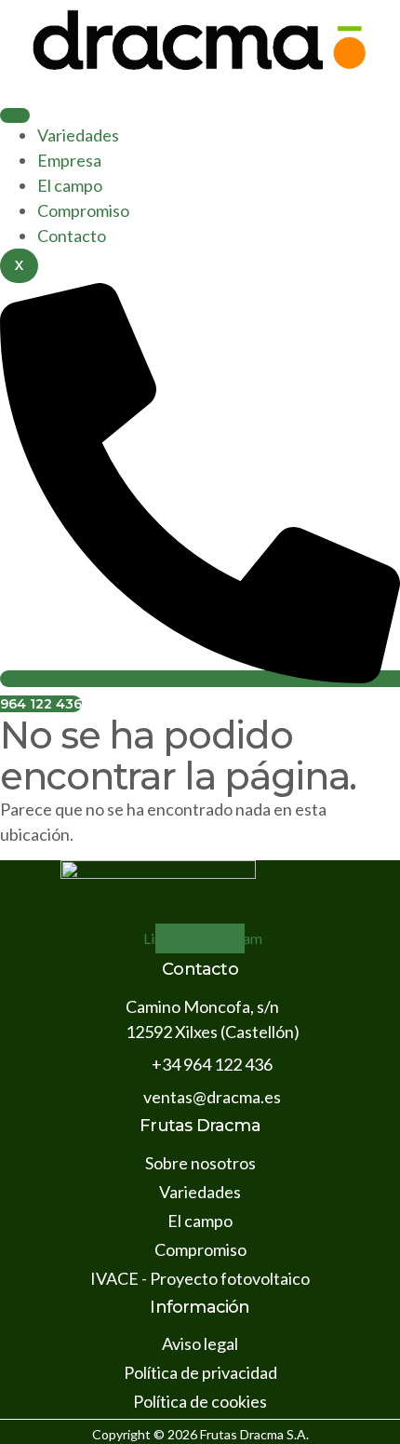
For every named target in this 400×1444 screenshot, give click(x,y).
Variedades (78, 135)
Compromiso (83, 210)
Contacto (71, 235)
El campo (69, 185)
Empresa (69, 160)
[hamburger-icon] (15, 115)
